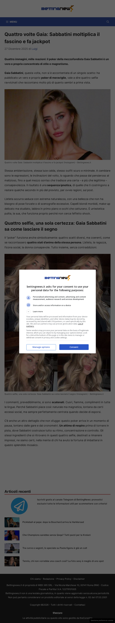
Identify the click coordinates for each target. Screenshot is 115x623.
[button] (57, 311)
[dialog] (57, 311)
